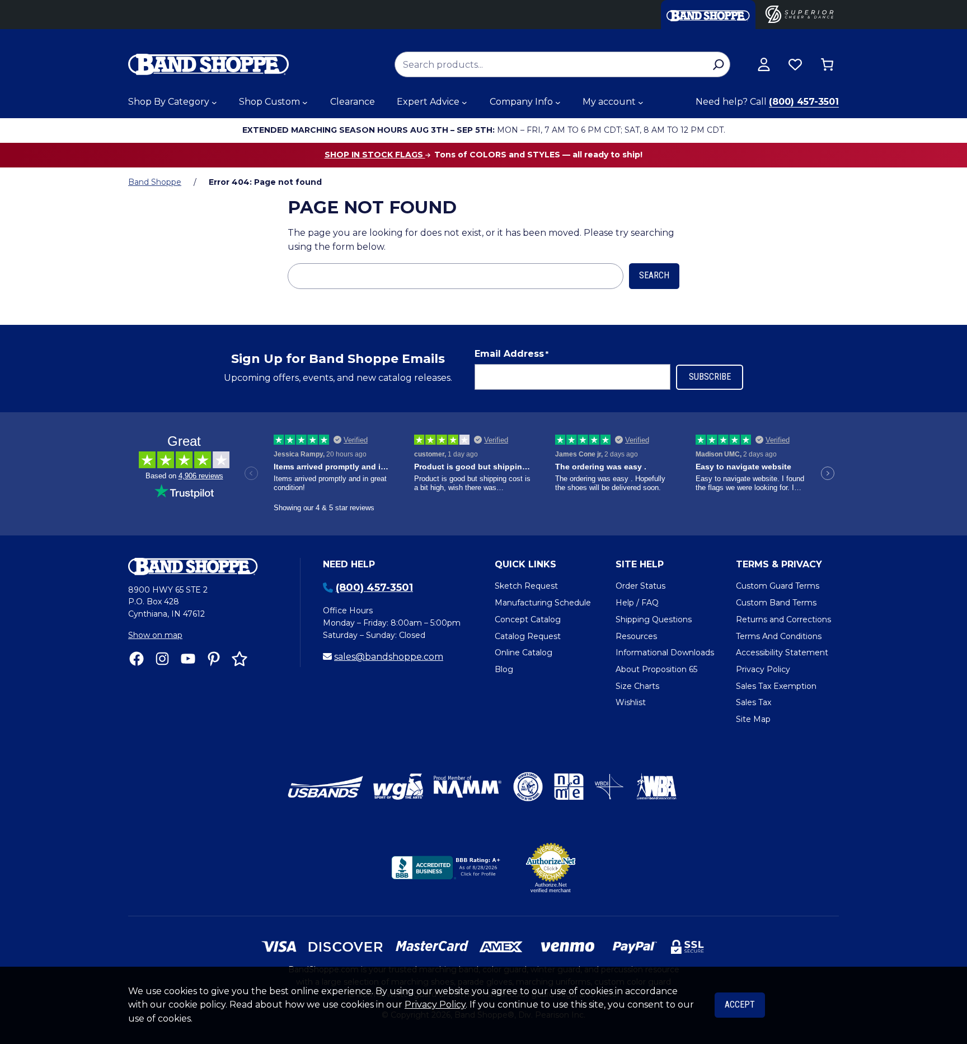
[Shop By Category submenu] (214, 102)
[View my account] (764, 64)
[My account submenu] (641, 102)
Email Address (511, 353)
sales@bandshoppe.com (388, 656)
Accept (740, 1004)
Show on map (155, 635)
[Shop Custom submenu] (305, 102)
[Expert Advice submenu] (464, 102)
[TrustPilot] (239, 658)
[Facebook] (136, 658)
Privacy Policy (435, 1004)
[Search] (718, 64)
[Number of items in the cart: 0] (827, 64)
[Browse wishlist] (795, 64)
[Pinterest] (213, 658)
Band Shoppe (154, 182)
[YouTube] (188, 658)
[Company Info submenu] (558, 102)
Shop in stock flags (375, 155)
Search (654, 275)
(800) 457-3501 (804, 101)
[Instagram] (162, 658)
